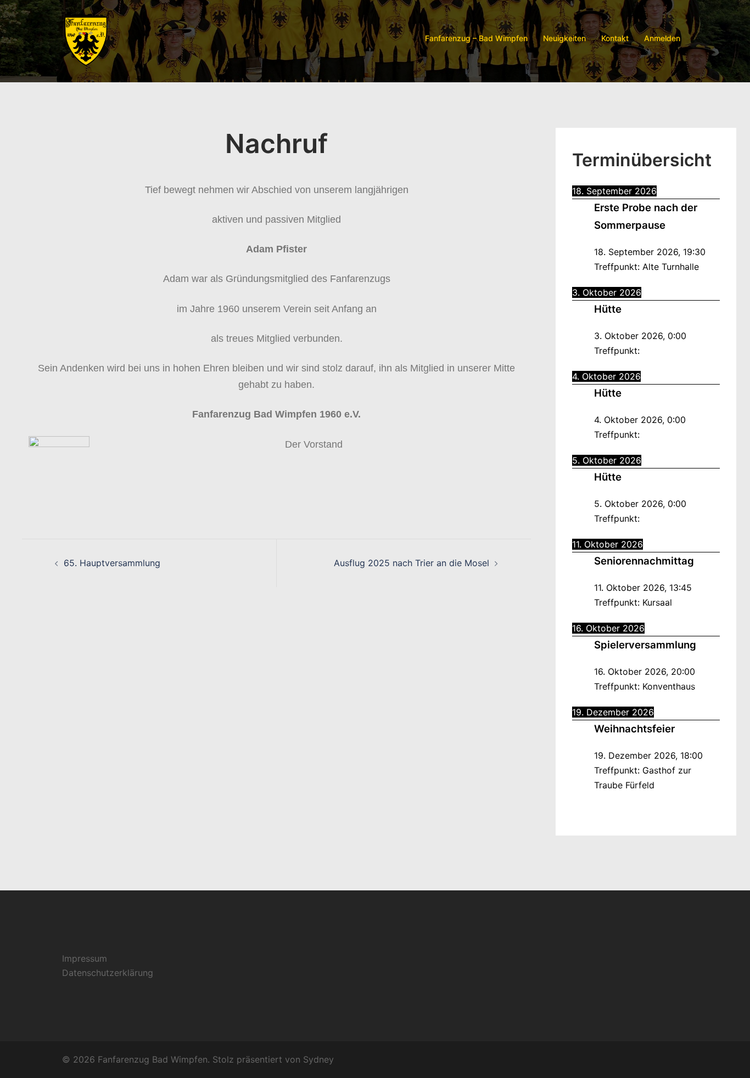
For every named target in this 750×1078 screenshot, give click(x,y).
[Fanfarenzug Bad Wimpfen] (86, 37)
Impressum (84, 958)
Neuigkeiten (564, 38)
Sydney (318, 1059)
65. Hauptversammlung (112, 562)
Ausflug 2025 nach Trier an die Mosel (411, 562)
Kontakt (615, 38)
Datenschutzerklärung (107, 972)
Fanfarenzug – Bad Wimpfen (476, 38)
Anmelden (662, 38)
